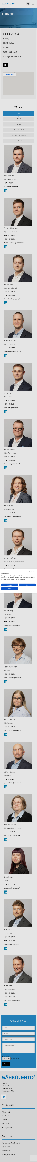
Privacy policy (32, 572)
